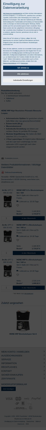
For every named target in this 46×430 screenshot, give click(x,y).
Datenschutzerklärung (9, 63)
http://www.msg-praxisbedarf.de (12, 13)
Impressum (24, 63)
